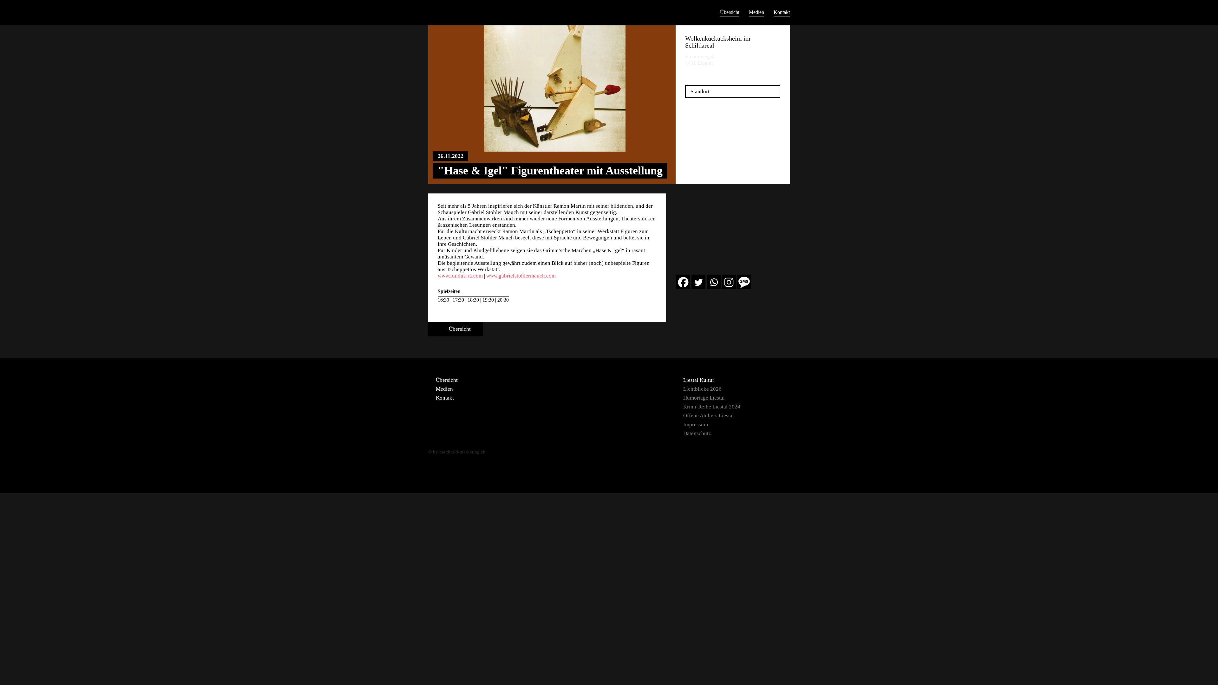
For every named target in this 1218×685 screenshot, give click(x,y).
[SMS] (744, 282)
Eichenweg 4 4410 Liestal (699, 60)
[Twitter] (698, 282)
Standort (700, 91)
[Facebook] (683, 282)
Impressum (695, 424)
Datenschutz (697, 433)
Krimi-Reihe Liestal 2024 (711, 407)
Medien (756, 12)
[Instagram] (729, 282)
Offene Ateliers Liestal (708, 416)
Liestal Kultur (698, 380)
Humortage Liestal (704, 398)
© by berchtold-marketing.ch (457, 451)
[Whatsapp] (714, 282)
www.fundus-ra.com (460, 276)
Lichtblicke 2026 (702, 389)
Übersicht (729, 12)
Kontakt (782, 12)
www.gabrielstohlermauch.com (521, 276)
